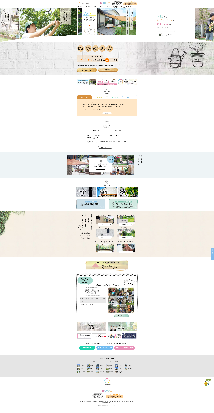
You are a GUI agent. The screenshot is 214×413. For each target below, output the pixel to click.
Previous (80, 298)
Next (104, 298)
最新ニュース (84, 401)
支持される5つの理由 (81, 6)
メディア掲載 (108, 401)
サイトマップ (110, 402)
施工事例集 (89, 6)
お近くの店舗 (134, 6)
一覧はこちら (107, 113)
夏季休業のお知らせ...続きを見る (94, 102)
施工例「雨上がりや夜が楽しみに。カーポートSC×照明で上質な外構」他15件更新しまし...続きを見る (106, 104)
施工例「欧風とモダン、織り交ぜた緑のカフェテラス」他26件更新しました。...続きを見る (104, 106)
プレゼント (101, 6)
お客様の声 (95, 6)
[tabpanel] (107, 25)
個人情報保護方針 (104, 402)
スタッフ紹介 (121, 401)
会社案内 (128, 401)
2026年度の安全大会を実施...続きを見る (95, 109)
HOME (81, 401)
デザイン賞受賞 (112, 401)
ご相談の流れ (108, 6)
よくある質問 (132, 401)
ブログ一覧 (125, 401)
